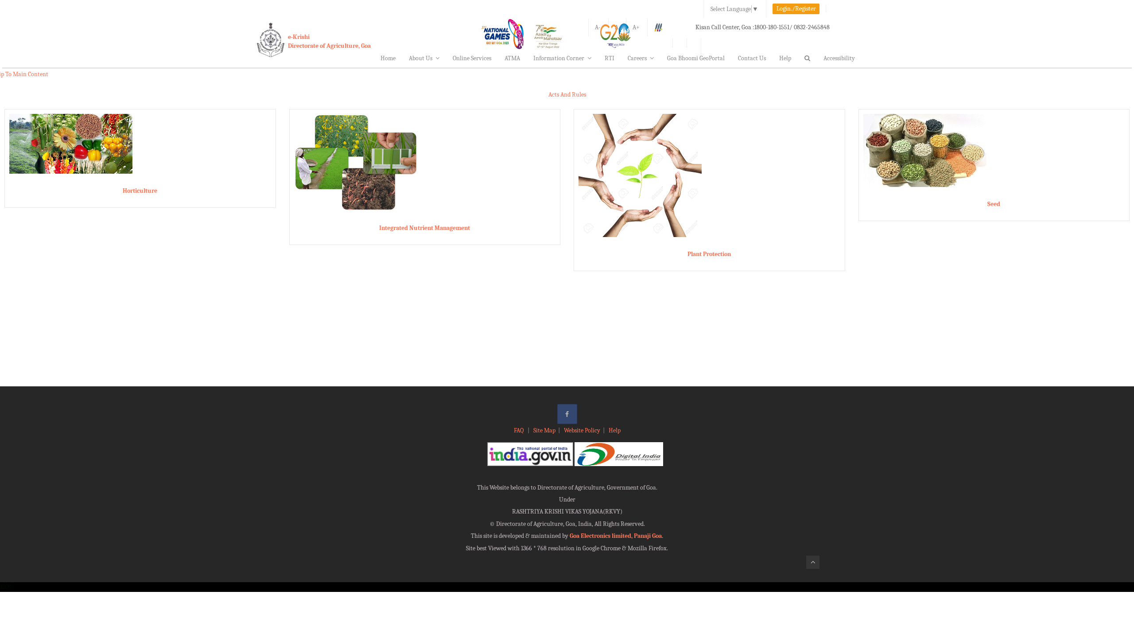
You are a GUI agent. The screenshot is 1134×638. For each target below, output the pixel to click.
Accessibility (839, 58)
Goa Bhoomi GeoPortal (696, 58)
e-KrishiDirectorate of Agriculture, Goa (329, 41)
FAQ (519, 430)
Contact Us (752, 58)
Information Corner (558, 58)
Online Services (472, 58)
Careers (637, 58)
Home (388, 58)
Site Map (544, 430)
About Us (420, 58)
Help (785, 58)
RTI (609, 58)
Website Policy (582, 430)
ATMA (512, 58)
